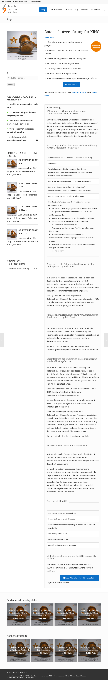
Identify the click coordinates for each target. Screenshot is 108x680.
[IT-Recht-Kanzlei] (9, 10)
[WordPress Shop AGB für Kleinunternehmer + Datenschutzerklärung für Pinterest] (2, 340)
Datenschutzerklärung (79, 92)
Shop (9, 19)
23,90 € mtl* (16, 245)
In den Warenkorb (71, 84)
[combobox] (22, 268)
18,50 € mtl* (16, 198)
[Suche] (103, 10)
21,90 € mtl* (16, 221)
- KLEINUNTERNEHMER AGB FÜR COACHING (26, 2)
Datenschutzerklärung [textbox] (21, 269)
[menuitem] (44, 10)
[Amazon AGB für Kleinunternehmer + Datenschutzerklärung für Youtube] (106, 340)
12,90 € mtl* (16, 175)
